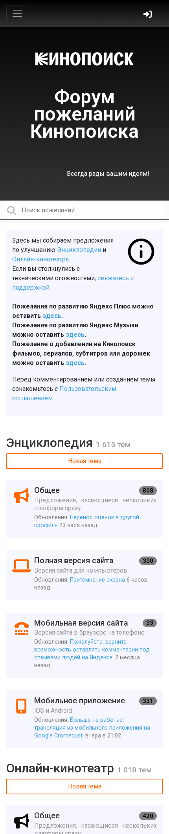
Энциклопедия (51, 442)
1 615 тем (113, 444)
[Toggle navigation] (17, 13)
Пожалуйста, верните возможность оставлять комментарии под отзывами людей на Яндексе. (92, 650)
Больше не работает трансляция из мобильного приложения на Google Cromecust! (92, 728)
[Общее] (84, 509)
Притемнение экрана (97, 580)
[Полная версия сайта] (84, 575)
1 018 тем (134, 769)
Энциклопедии (79, 250)
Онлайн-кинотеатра (40, 259)
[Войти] (148, 15)
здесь (51, 315)
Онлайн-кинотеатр (61, 768)
